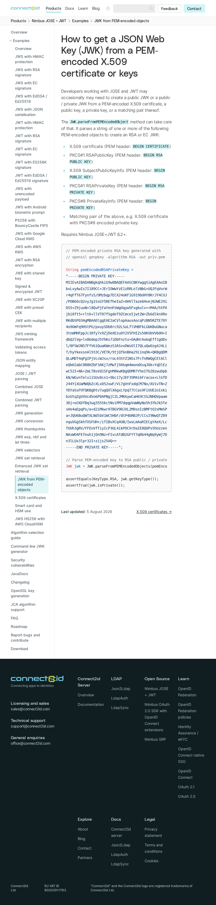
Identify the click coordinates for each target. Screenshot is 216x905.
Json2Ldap (120, 688)
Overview (19, 32)
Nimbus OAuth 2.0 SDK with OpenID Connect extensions (157, 717)
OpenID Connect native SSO (191, 755)
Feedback (169, 9)
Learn (83, 9)
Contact (194, 9)
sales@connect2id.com (30, 709)
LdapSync (120, 707)
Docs (69, 9)
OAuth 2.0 (186, 796)
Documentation (91, 704)
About (83, 829)
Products (53, 9)
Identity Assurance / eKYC (188, 732)
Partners (85, 857)
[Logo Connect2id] (25, 8)
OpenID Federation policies (187, 710)
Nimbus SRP (155, 739)
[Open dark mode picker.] (108, 8)
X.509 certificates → (154, 511)
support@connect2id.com (32, 726)
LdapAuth (119, 698)
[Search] (151, 8)
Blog (96, 9)
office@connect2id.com (30, 743)
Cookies (151, 861)
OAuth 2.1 (186, 787)
